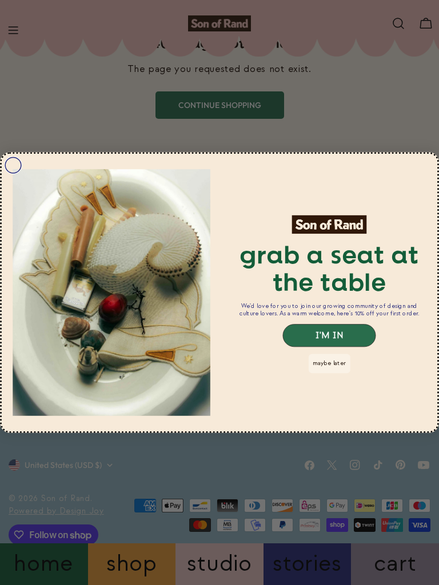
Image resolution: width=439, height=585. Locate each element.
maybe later (329, 363)
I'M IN (329, 335)
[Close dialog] (13, 165)
